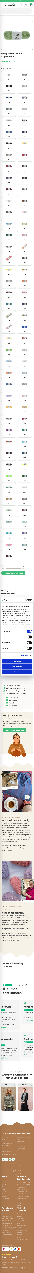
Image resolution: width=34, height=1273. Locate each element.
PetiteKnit (20, 1232)
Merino (4, 1184)
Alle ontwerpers (22, 1239)
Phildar (19, 1228)
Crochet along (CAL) (9, 1228)
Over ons (5, 1137)
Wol (3, 1182)
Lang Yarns (10, 594)
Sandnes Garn (22, 1221)
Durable (19, 1216)
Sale (3, 1214)
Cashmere (5, 1198)
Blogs (3, 1139)
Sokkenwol (5, 1194)
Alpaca (4, 1196)
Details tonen (24, 655)
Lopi (18, 1223)
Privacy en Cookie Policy (10, 1268)
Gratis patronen (7, 1235)
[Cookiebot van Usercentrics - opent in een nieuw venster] (24, 600)
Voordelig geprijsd (8, 1218)
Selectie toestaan (17, 666)
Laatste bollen (7, 1216)
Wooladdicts (21, 1225)
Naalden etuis (21, 1199)
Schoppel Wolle (22, 1230)
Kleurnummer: (6, 68)
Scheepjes (20, 1214)
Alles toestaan (17, 661)
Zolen (19, 1206)
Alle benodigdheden (24, 1185)
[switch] (29, 636)
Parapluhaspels (22, 1192)
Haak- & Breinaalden (24, 1182)
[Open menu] (3, 5)
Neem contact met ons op (14, 730)
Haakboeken (6, 1232)
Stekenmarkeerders (23, 1196)
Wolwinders (21, 1194)
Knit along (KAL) (7, 1225)
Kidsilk (4, 1191)
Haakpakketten (7, 1223)
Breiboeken (5, 1230)
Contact (20, 1151)
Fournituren (21, 1187)
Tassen (19, 1201)
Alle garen (5, 1180)
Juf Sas (19, 1235)
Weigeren (17, 672)
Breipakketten (6, 1221)
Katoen (4, 1187)
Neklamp (20, 1203)
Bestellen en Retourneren (18, 1270)
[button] (30, 22)
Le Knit (19, 1237)
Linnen (4, 1201)
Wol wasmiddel (22, 1189)
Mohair (4, 1189)
